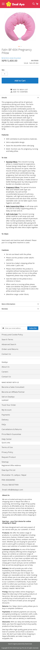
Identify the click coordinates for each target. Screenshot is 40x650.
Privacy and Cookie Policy (12, 334)
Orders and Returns (10, 349)
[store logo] (15, 4)
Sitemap (5, 462)
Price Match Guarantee (11, 434)
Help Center (7, 439)
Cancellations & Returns (12, 429)
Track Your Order (9, 405)
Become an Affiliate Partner (13, 392)
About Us (5, 367)
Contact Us (6, 354)
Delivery (5, 419)
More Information (8, 304)
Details (4, 97)
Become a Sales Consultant (13, 387)
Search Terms (7, 339)
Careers (5, 372)
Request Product (9, 457)
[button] (19, 46)
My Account (6, 410)
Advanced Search (9, 344)
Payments (6, 415)
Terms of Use (7, 447)
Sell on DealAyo (8, 397)
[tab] (20, 97)
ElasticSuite (28, 644)
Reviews (5, 309)
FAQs (4, 424)
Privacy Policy (7, 452)
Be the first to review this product (11, 58)
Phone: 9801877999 (10, 485)
